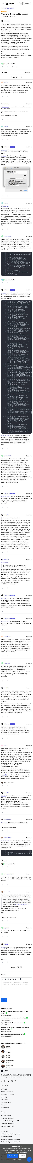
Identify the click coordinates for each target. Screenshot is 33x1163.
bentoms (6, 104)
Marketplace (4, 1099)
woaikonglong (10, 1060)
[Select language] (21, 3)
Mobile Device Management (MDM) (11, 1121)
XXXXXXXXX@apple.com (22, 904)
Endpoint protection (6, 1136)
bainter (6, 82)
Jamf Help (4, 1089)
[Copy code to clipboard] (30, 253)
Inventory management (7, 1126)
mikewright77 (7, 636)
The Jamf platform (6, 1115)
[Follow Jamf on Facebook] (15, 1081)
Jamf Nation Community (7, 1094)
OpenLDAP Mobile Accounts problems (12, 1022)
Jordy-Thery (9, 1065)
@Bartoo (3, 796)
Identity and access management (10, 1134)
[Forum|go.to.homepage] (10, 4)
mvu (7, 1051)
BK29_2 (6, 944)
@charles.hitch (5, 435)
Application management (8, 1123)
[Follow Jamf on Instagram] (12, 1081)
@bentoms (4, 150)
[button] (3, 4)
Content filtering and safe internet (10, 1142)
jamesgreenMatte (8, 874)
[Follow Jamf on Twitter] (2, 1081)
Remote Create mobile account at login (12, 1034)
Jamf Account (5, 1107)
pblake (6, 126)
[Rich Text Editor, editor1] (16, 989)
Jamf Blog (4, 1097)
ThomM (8, 1055)
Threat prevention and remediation (10, 1139)
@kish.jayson (5, 107)
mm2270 (6, 515)
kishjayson (7, 21)
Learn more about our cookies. (18, 1152)
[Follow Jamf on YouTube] (8, 1081)
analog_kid (7, 663)
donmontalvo (7, 819)
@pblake (3, 156)
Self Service (4, 1131)
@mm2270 (4, 598)
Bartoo (5, 745)
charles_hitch (7, 236)
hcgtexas (6, 927)
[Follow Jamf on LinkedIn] (5, 1081)
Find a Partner (5, 1105)
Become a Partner (6, 1102)
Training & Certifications (7, 1091)
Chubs (8, 1046)
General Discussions (8, 8)
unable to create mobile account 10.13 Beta (13, 1018)
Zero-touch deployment (7, 1118)
